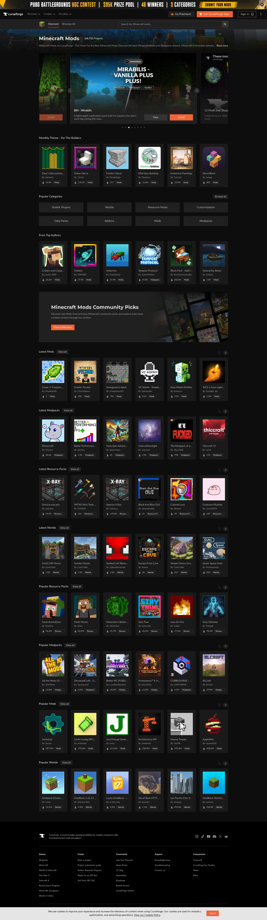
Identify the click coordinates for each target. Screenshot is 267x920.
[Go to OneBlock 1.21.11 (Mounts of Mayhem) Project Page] (85, 790)
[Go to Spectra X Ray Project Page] (117, 496)
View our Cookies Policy (147, 915)
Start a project (84, 860)
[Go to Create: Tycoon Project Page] (85, 379)
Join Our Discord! (124, 860)
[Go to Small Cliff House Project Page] (53, 555)
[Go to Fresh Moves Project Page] (85, 614)
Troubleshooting (162, 865)
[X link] (220, 836)
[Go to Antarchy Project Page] (117, 262)
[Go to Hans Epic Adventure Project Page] (117, 438)
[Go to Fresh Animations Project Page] (53, 614)
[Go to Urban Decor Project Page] (85, 165)
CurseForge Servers (125, 891)
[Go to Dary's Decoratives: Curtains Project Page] (53, 165)
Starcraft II (44, 881)
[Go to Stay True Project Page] (149, 614)
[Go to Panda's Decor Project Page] (117, 165)
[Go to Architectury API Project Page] (149, 731)
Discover (53, 24)
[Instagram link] (197, 836)
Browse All (68, 24)
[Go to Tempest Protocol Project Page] (149, 262)
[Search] (225, 24)
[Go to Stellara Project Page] (85, 262)
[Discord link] (214, 836)
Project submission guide (89, 865)
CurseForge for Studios (204, 865)
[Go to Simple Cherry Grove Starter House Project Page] (181, 555)
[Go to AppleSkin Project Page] (214, 731)
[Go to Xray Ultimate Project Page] (214, 614)
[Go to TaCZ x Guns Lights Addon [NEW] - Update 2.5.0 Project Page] (214, 379)
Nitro (195, 875)
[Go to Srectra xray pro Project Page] (53, 496)
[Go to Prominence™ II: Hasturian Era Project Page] (149, 672)
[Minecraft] (42, 24)
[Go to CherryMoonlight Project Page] (149, 438)
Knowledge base (162, 860)
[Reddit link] (226, 836)
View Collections (63, 327)
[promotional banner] (133, 4)
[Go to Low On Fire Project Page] (181, 614)
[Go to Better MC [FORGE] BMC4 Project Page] (117, 672)
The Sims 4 (44, 875)
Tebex (196, 870)
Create (48, 14)
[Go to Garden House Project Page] (85, 555)
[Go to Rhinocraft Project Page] (53, 438)
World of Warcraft (48, 870)
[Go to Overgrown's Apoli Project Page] (117, 379)
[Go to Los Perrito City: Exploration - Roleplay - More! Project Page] (181, 790)
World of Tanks (46, 896)
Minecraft (43, 865)
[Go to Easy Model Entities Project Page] (181, 379)
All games (43, 860)
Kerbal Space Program (49, 886)
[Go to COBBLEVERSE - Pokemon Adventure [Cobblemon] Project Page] (181, 672)
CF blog (119, 870)
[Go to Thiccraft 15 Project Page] (214, 438)
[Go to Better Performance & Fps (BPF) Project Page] (85, 438)
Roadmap (120, 881)
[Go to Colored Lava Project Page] (181, 496)
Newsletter (121, 875)
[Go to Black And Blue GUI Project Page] (149, 496)
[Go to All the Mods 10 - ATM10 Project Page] (53, 672)
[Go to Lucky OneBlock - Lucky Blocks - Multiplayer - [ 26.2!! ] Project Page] (117, 790)
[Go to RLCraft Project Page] (214, 672)
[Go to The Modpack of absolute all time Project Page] (181, 438)
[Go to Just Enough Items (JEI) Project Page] (117, 731)
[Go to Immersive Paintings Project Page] (181, 165)
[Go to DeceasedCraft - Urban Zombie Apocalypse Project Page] (85, 672)
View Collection (172, 117)
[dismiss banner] (262, 4)
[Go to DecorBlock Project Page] (214, 165)
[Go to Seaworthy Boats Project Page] (214, 262)
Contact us (160, 870)
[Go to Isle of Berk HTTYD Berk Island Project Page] (149, 790)
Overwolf (197, 860)
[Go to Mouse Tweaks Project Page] (181, 731)
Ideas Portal (121, 865)
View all (62, 351)
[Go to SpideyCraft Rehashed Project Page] (117, 555)
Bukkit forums (122, 886)
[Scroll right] (225, 352)
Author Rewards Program (90, 870)
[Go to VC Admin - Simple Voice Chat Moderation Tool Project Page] (149, 379)
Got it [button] (213, 913)
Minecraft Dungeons (49, 891)
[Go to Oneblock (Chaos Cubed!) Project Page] (53, 790)
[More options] (261, 14)
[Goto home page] (13, 14)
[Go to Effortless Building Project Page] (149, 165)
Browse (32, 14)
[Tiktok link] (203, 836)
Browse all (220, 196)
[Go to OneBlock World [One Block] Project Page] (214, 790)
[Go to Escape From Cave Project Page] (149, 555)
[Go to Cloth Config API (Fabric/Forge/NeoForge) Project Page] (85, 731)
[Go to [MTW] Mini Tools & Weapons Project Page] (85, 496)
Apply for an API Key (87, 875)
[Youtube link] (208, 836)
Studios (63, 14)
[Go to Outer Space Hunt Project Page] (214, 555)
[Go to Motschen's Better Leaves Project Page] (117, 614)
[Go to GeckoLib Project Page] (53, 731)
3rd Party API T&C (86, 881)
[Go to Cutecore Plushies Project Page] (214, 496)
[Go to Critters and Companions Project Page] (53, 262)
